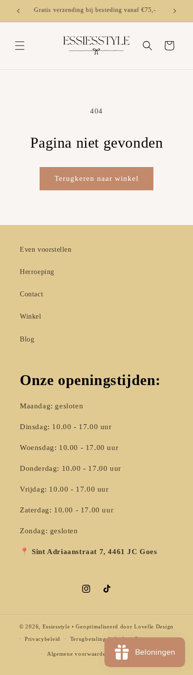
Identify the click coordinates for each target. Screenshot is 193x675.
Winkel (31, 316)
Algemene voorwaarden (78, 654)
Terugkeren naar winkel (96, 178)
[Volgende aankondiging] (175, 11)
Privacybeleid (42, 639)
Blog (27, 339)
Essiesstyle (56, 626)
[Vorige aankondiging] (18, 11)
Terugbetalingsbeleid (97, 639)
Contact (31, 294)
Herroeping (37, 272)
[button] (20, 45)
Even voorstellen (46, 249)
